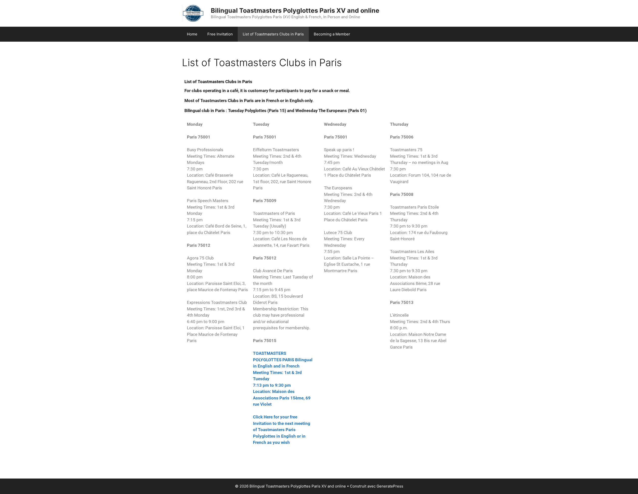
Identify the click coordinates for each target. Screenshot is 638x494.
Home (192, 34)
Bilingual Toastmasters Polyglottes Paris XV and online (295, 10)
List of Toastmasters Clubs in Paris (273, 34)
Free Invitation (220, 34)
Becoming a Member (332, 34)
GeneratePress (390, 486)
